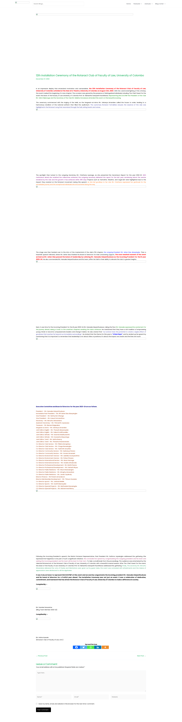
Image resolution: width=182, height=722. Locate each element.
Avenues (148, 4)
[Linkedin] (97, 647)
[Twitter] (83, 647)
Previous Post (41, 656)
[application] (141, 3)
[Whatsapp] (90, 647)
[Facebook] (76, 647)
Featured (137, 4)
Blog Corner (159, 4)
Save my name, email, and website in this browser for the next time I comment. (67, 704)
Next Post (141, 656)
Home (128, 4)
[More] (105, 647)
